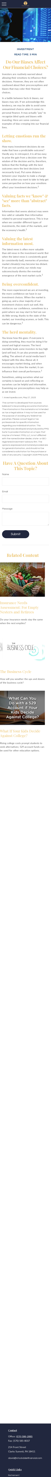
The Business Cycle (15, 671)
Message (7, 508)
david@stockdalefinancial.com (25, 1458)
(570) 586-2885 (24, 1436)
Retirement (14, 1475)
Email (5, 491)
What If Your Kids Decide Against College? (20, 733)
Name (5, 474)
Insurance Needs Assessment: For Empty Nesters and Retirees (19, 607)
